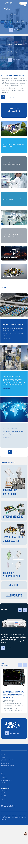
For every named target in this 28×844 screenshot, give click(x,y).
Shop (2, 773)
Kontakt (3, 782)
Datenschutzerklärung (20, 817)
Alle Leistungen (17, 59)
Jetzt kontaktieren (14, 733)
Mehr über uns (10, 97)
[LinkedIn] (2, 806)
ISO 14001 (3, 797)
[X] (8, 806)
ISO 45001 (3, 799)
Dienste (3, 775)
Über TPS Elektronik (6, 779)
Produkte (3, 777)
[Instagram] (12, 806)
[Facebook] (10, 806)
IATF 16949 (4, 790)
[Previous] (20, 610)
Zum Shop (16, 30)
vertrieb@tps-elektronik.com (10, 4)
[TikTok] (15, 806)
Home (2, 772)
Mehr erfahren (6, 338)
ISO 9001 (3, 792)
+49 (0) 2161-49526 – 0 (8, 2)
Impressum (4, 819)
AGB (13, 817)
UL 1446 (3, 794)
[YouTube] (5, 806)
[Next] (25, 610)
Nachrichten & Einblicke (6, 780)
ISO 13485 (3, 795)
